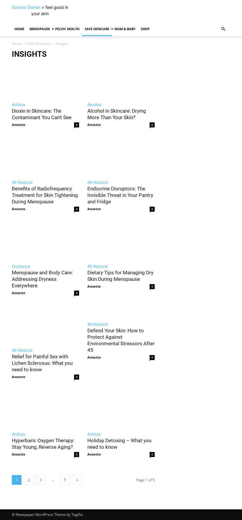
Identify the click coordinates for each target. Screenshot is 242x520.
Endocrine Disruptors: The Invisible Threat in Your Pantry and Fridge (120, 195)
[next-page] (77, 480)
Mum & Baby (125, 29)
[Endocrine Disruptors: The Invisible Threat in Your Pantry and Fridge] (121, 156)
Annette (18, 124)
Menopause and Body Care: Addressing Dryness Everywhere (42, 279)
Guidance (21, 266)
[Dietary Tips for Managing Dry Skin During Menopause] (121, 240)
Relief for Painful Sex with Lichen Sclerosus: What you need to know (42, 363)
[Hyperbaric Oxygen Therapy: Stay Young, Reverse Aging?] (45, 408)
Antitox (18, 104)
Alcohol (94, 104)
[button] (223, 29)
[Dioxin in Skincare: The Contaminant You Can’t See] (45, 78)
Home (19, 29)
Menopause (40, 29)
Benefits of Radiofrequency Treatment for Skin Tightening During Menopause (45, 195)
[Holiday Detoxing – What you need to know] (121, 408)
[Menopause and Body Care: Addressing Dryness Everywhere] (45, 240)
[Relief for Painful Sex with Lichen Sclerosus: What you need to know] (45, 324)
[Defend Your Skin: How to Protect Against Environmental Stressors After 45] (121, 311)
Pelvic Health (67, 29)
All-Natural (22, 182)
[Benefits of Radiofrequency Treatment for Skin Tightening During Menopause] (45, 156)
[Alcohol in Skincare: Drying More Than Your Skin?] (121, 78)
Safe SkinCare (97, 29)
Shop (145, 29)
